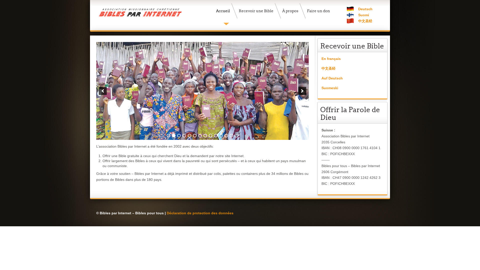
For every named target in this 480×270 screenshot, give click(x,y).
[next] (302, 91)
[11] (221, 135)
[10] (216, 135)
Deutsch (365, 9)
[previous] (103, 91)
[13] (231, 135)
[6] (194, 135)
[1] (168, 135)
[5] (189, 135)
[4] (184, 135)
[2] (174, 135)
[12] (226, 135)
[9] (210, 135)
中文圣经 (365, 21)
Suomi (363, 15)
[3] (179, 135)
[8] (205, 135)
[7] (200, 135)
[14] (236, 135)
